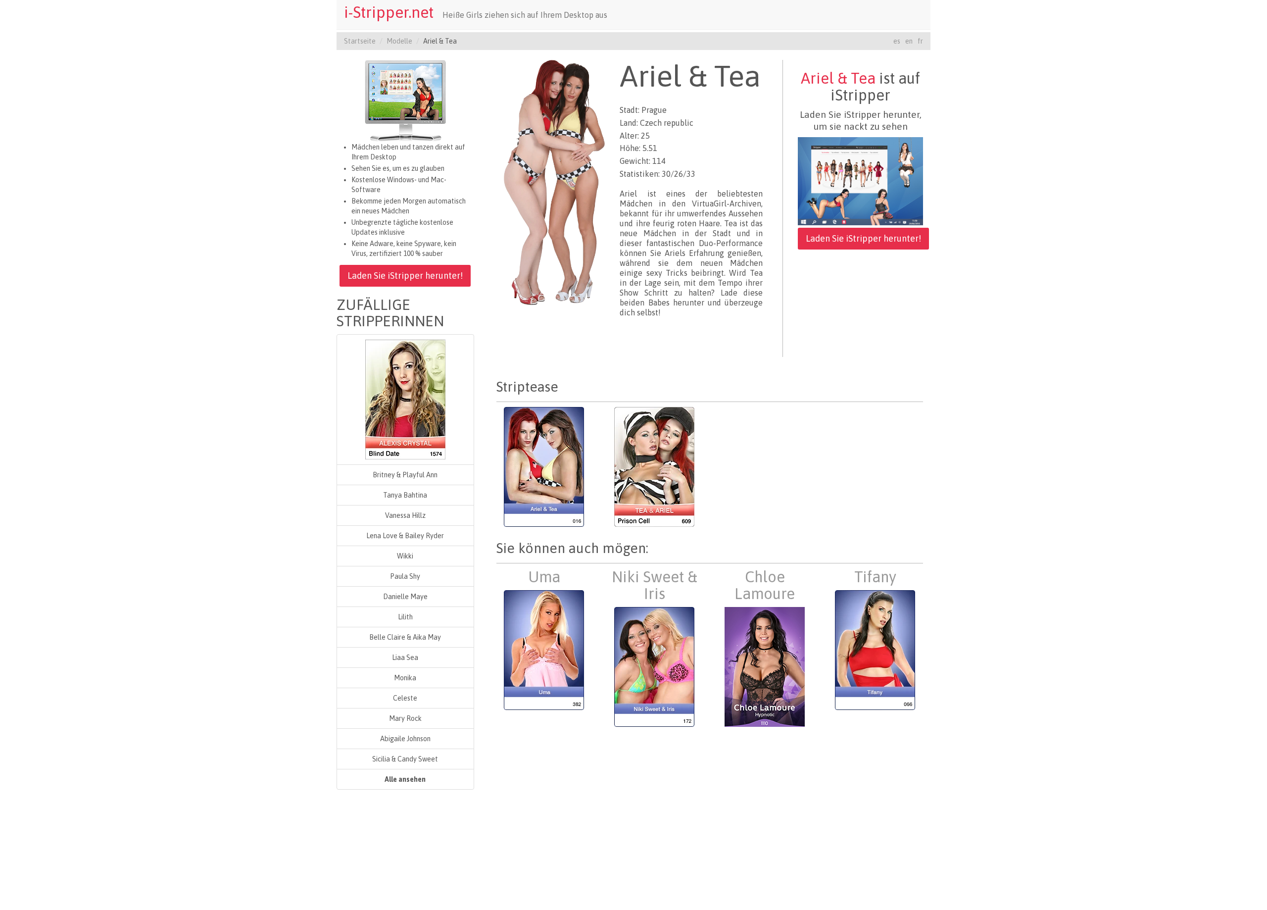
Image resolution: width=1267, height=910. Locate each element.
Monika (405, 678)
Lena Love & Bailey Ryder (405, 536)
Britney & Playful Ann (405, 475)
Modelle (399, 41)
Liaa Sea (405, 657)
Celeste (405, 698)
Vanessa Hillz (405, 515)
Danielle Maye (405, 597)
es (896, 41)
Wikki (405, 556)
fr (920, 41)
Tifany (875, 577)
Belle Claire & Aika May (405, 637)
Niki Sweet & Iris (654, 585)
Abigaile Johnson (405, 739)
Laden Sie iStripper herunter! (405, 275)
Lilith (405, 617)
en (909, 41)
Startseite (360, 41)
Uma (544, 577)
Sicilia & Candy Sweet (405, 759)
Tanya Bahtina (405, 495)
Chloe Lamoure (764, 585)
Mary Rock (405, 718)
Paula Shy (405, 576)
